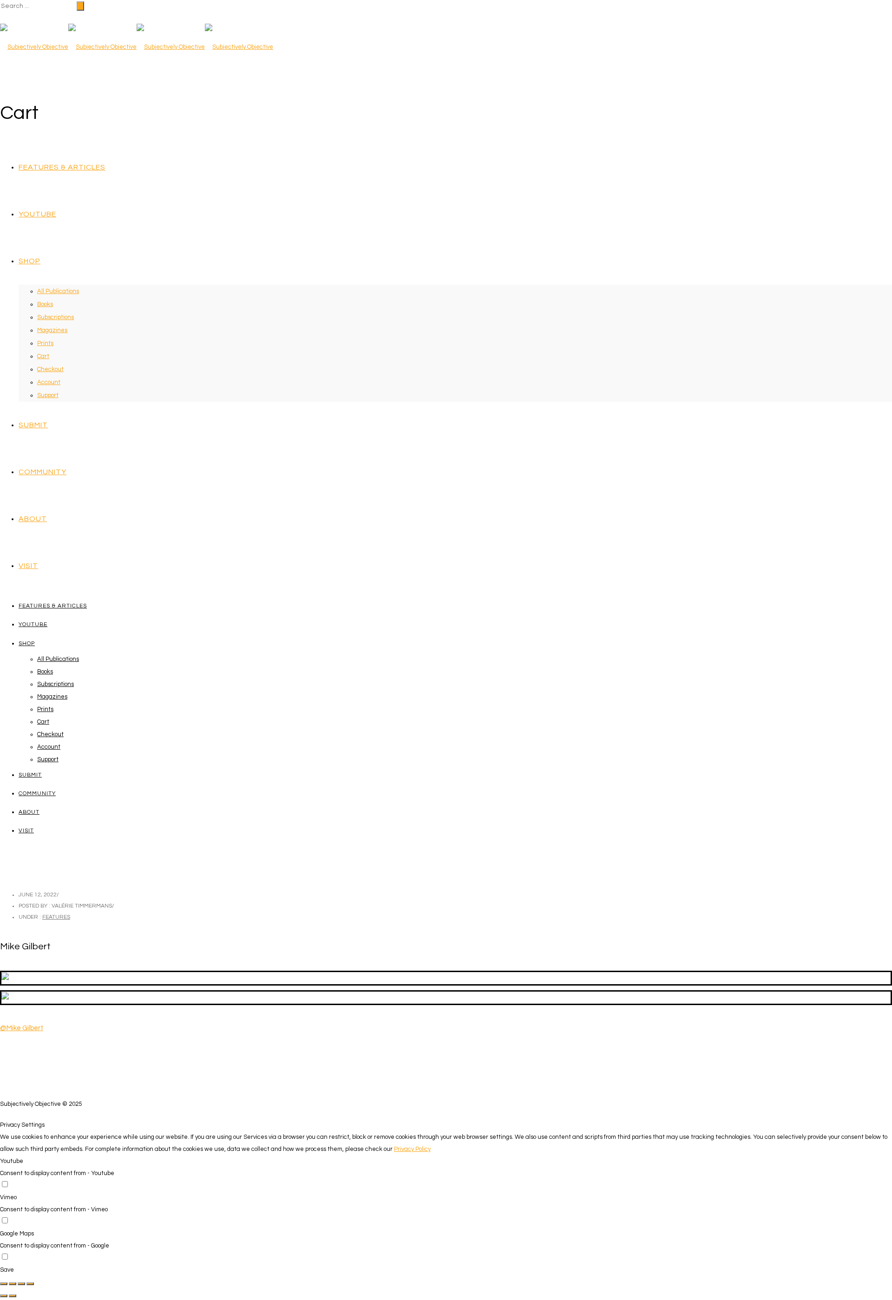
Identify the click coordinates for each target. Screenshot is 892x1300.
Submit (33, 425)
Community (42, 472)
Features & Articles (62, 167)
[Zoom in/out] (30, 1283)
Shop (29, 261)
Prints (45, 343)
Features (56, 917)
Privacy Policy (412, 1149)
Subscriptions (55, 317)
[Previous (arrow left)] (3, 1295)
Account (48, 382)
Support (48, 395)
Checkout (50, 369)
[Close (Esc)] (3, 1283)
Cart (43, 356)
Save (7, 1270)
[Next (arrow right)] (12, 1295)
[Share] (12, 1283)
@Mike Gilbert (21, 1028)
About (33, 519)
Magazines (52, 330)
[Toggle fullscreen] (21, 1283)
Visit (28, 565)
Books (45, 304)
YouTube (37, 214)
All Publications (58, 291)
